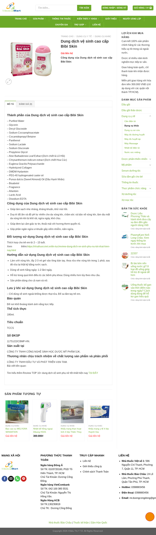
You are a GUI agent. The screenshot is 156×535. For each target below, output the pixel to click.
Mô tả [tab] (10, 104)
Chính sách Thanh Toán (96, 471)
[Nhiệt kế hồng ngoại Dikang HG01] (44, 411)
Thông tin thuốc (61, 19)
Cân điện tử (130, 121)
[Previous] (4, 421)
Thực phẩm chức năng (134, 188)
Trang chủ (21, 19)
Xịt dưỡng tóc (129, 194)
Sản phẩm (38, 19)
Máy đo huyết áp (132, 139)
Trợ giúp (79, 25)
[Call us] (17, 479)
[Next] (112, 421)
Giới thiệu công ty (92, 466)
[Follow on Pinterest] (24, 479)
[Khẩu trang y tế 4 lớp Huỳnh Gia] (100, 411)
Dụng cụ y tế (128, 116)
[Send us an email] (11, 479)
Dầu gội (126, 104)
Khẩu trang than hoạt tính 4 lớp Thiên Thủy (71, 430)
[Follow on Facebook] (4, 479)
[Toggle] (150, 116)
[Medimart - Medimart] (16, 8)
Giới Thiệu (111, 19)
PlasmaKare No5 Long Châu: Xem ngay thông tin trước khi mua (140, 239)
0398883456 (138, 487)
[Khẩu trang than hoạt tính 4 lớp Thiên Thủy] (72, 411)
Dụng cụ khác (131, 125)
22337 (134, 253)
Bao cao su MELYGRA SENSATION (16, 430)
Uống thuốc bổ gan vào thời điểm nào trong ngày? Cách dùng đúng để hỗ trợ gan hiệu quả (141, 290)
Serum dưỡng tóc (131, 170)
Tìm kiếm (84, 8)
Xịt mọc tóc (127, 200)
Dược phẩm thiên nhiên (134, 159)
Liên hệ (96, 25)
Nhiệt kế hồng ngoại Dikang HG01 (43, 430)
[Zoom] (9, 82)
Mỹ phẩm (126, 164)
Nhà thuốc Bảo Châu (60, 522)
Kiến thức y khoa (87, 19)
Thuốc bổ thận (81, 522)
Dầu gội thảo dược (132, 110)
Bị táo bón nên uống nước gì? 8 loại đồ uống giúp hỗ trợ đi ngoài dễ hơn (140, 269)
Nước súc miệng (132, 152)
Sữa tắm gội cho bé (132, 176)
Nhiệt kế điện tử (132, 148)
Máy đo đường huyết (134, 134)
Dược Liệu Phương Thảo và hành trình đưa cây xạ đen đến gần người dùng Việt (141, 219)
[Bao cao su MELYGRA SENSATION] (16, 411)
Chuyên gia (61, 25)
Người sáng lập (132, 19)
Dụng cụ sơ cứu (132, 130)
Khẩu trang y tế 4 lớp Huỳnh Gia (99, 430)
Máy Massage (131, 143)
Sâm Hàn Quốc (99, 522)
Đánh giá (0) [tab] (25, 104)
